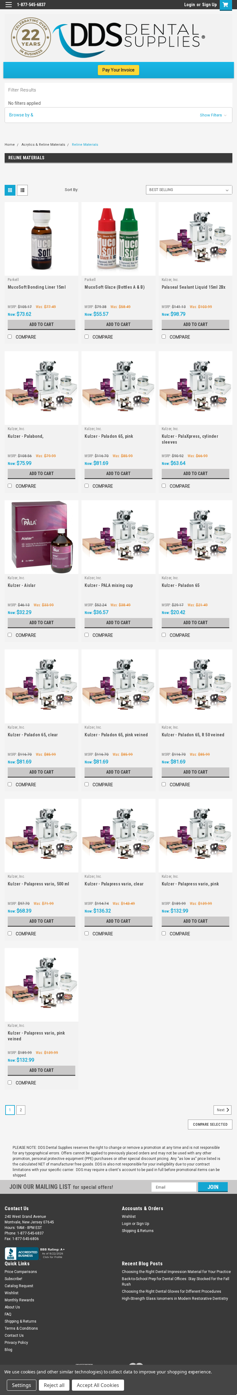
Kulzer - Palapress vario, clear (114, 883)
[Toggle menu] (8, 8)
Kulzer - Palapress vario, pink (190, 883)
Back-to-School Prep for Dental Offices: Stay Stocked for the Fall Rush (175, 1282)
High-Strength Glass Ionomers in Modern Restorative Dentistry (175, 1298)
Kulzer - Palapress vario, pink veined (36, 1036)
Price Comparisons (21, 1272)
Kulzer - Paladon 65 (181, 585)
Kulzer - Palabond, (26, 436)
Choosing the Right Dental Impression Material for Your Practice (176, 1272)
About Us (12, 1307)
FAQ (8, 1314)
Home (10, 145)
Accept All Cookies (98, 1385)
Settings (21, 1385)
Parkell (13, 280)
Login (189, 4)
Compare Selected (210, 1124)
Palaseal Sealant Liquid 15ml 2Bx (194, 287)
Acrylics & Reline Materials (43, 145)
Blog (8, 1350)
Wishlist (129, 1216)
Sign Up (209, 4)
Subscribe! (13, 1279)
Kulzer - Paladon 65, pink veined (116, 734)
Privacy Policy (16, 1342)
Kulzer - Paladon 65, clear (33, 734)
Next (221, 1110)
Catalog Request (19, 1286)
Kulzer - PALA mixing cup (109, 585)
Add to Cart (41, 324)
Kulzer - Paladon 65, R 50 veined (193, 734)
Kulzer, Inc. (170, 280)
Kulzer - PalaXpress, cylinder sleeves (190, 439)
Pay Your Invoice (118, 69)
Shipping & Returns (138, 1231)
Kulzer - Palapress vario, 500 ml (38, 883)
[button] (118, 115)
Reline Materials (85, 145)
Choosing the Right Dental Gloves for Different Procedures (171, 1291)
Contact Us (14, 1335)
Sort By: (71, 189)
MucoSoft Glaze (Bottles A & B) (115, 287)
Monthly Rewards (19, 1300)
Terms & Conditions (21, 1328)
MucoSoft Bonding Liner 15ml (37, 287)
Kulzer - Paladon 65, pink (109, 436)
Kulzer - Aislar (21, 585)
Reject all (54, 1385)
